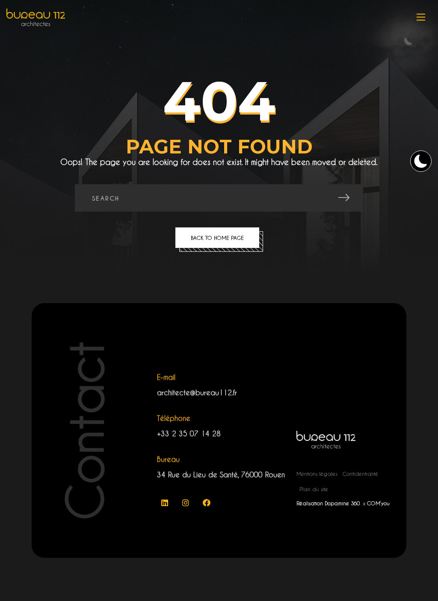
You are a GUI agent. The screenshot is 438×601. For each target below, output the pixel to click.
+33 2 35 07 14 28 (189, 434)
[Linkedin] (164, 502)
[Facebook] (206, 502)
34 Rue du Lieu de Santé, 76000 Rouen (221, 475)
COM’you (378, 503)
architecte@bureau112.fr (197, 393)
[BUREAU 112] (35, 17)
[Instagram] (185, 502)
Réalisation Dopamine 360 (328, 503)
